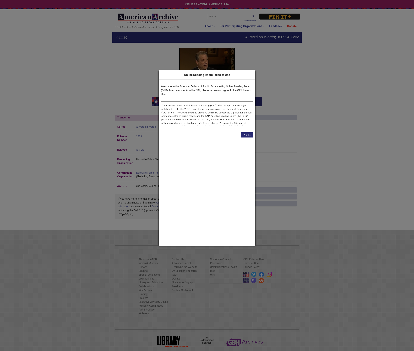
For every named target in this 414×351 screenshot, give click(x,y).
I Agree (247, 135)
